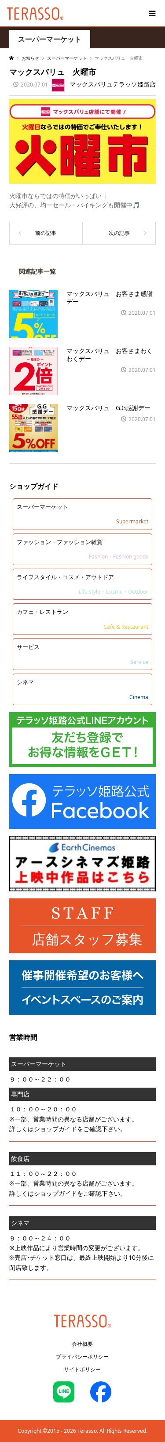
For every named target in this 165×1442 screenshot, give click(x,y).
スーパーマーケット (49, 39)
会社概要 (82, 1344)
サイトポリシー (82, 1369)
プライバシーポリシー (82, 1356)
